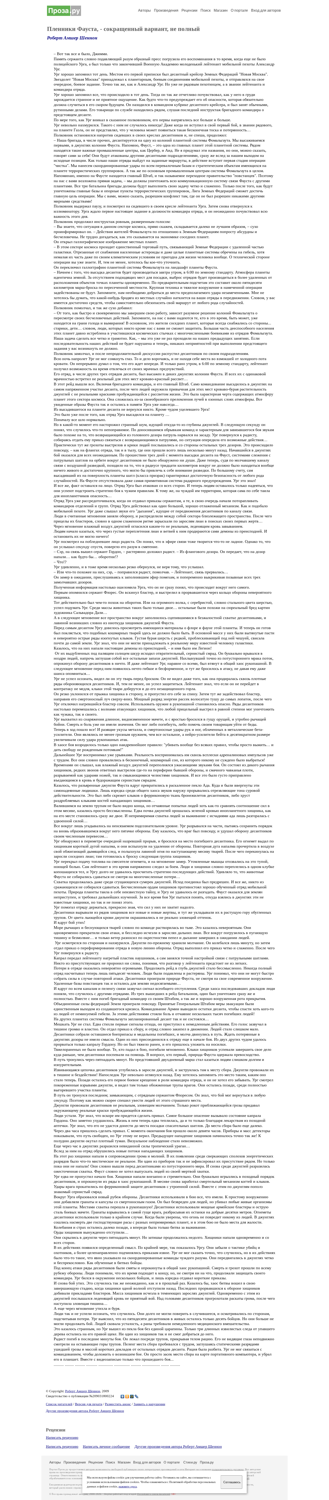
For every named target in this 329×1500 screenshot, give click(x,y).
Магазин (221, 10)
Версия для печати (88, 1404)
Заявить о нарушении (149, 1404)
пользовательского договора (228, 1469)
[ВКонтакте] (122, 1396)
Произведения (166, 10)
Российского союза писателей (153, 1494)
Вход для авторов (266, 10)
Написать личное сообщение (106, 1446)
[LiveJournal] (136, 1396)
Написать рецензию (62, 1437)
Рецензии (189, 10)
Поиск (206, 10)
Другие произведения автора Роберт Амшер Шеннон (85, 1411)
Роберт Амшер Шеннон (72, 38)
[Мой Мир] (132, 1396)
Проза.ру (207, 1462)
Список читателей (59, 1404)
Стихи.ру (190, 1462)
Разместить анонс (118, 1404)
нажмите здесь (128, 1486)
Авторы (144, 10)
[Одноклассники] (127, 1396)
